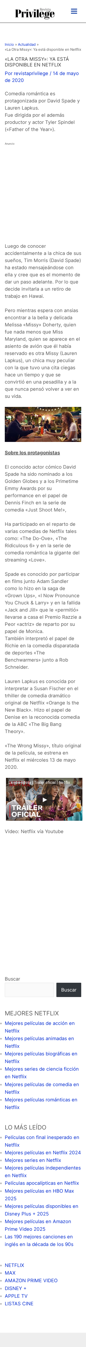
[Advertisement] (43, 190)
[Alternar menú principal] (74, 11)
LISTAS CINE (19, 1303)
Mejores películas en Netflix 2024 (43, 1152)
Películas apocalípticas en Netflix (42, 1183)
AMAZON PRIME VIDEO (31, 1280)
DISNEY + (16, 1288)
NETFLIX (14, 1265)
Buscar (12, 979)
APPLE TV (16, 1296)
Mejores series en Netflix (33, 1160)
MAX (10, 1273)
